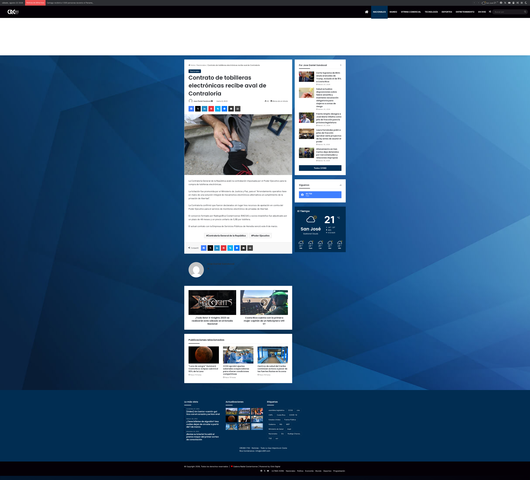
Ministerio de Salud (276, 429)
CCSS (290, 410)
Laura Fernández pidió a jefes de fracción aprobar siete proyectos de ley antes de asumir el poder (328, 136)
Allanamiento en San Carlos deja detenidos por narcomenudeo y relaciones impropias (327, 153)
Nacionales (379, 12)
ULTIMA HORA (278, 471)
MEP (288, 424)
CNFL (271, 415)
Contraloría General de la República (227, 235)
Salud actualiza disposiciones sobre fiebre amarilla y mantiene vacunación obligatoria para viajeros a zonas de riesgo (327, 98)
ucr (277, 438)
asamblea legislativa (276, 410)
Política (300, 471)
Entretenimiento (465, 12)
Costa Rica (281, 415)
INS (280, 424)
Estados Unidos (274, 420)
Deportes (447, 12)
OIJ (282, 434)
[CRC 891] (11, 11)
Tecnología (431, 12)
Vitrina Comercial (411, 12)
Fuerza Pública (290, 420)
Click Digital (275, 466)
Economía (309, 471)
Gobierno (272, 424)
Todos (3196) (320, 168)
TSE (270, 438)
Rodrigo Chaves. (294, 434)
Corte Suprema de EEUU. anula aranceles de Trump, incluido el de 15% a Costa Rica (328, 77)
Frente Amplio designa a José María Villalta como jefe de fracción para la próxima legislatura (328, 118)
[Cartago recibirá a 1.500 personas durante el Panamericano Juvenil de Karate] (244, 411)
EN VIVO (482, 12)
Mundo (393, 12)
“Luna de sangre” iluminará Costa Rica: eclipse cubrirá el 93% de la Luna (203, 369)
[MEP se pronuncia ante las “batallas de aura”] (244, 426)
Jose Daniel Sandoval (202, 101)
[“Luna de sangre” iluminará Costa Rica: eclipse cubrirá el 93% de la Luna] (204, 355)
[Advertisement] (265, 34)
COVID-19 (293, 415)
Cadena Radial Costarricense (245, 466)
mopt (289, 429)
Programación (339, 471)
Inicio (192, 65)
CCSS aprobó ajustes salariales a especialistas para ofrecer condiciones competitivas (236, 370)
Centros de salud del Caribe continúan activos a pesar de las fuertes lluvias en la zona (272, 369)
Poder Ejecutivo (261, 235)
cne (298, 410)
